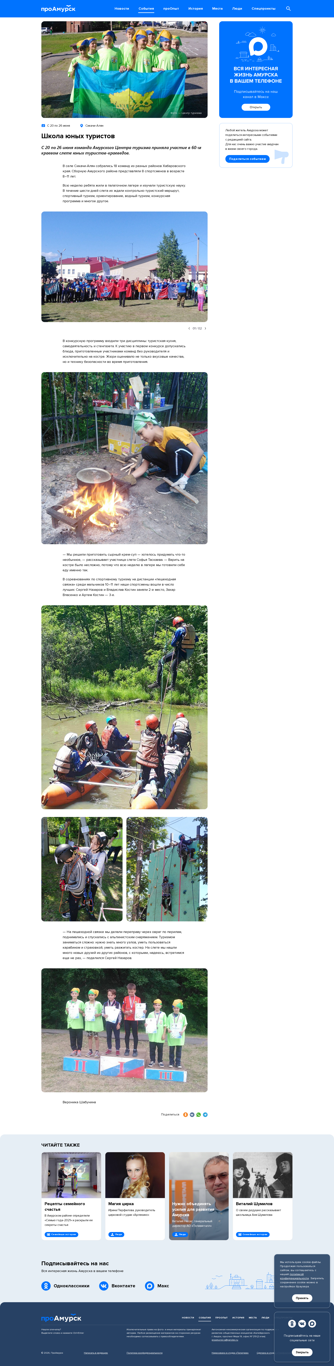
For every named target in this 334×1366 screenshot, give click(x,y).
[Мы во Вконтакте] (302, 1324)
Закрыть (302, 1352)
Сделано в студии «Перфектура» (275, 1353)
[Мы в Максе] (312, 1324)
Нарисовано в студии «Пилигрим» (230, 1353)
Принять (302, 1298)
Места (253, 1317)
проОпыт (221, 1317)
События (205, 1317)
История (238, 1317)
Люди (265, 1317)
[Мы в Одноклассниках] (292, 1324)
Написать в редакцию (96, 1353)
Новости (188, 1317)
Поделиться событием (247, 159)
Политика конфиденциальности (145, 1353)
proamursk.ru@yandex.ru (225, 1340)
